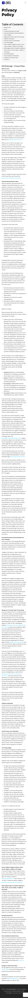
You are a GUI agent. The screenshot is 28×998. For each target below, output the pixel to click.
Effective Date (7, 27)
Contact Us (6, 59)
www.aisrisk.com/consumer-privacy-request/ (12, 882)
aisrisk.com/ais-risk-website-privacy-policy (11, 178)
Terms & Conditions (21, 989)
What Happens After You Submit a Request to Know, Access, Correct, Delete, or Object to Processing (14, 50)
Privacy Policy (8, 991)
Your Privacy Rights (8, 42)
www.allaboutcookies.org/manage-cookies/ (12, 438)
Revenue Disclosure (16, 991)
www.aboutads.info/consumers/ (17, 456)
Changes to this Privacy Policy (11, 57)
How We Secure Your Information (12, 40)
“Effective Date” (5, 969)
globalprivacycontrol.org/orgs (16, 642)
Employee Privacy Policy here (15, 139)
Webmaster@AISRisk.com (8, 878)
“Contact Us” (21, 960)
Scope (5, 29)
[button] (25, 2)
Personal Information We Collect (11, 31)
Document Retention (9, 54)
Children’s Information (9, 38)
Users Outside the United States (11, 55)
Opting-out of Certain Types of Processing (14, 37)
